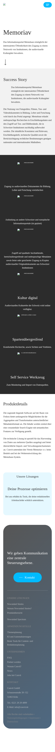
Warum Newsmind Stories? (19, 608)
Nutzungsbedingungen (17, 718)
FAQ (9, 657)
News (9, 671)
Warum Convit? (14, 666)
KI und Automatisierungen (19, 636)
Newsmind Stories (15, 604)
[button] (47, 4)
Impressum (34, 718)
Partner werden (14, 662)
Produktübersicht (14, 613)
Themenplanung (14, 632)
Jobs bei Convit (14, 675)
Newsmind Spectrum (16, 619)
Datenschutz (12, 721)
